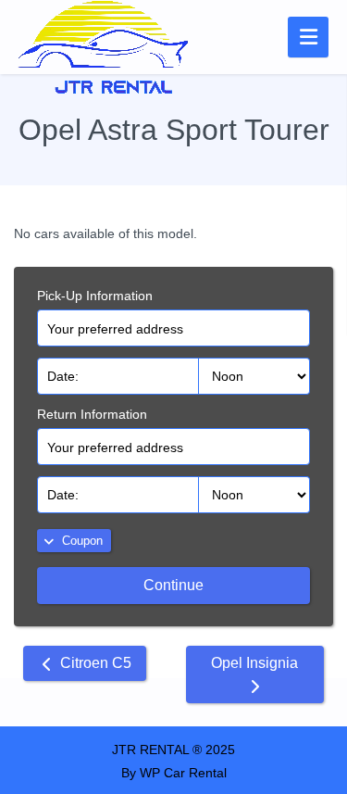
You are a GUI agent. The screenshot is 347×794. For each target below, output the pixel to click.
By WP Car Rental (174, 772)
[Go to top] (317, 696)
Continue (173, 585)
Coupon (80, 541)
